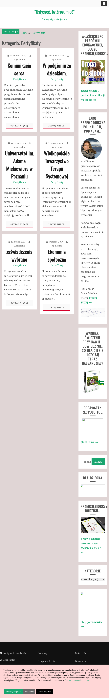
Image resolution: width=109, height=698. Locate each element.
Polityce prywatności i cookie (76, 680)
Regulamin (9, 659)
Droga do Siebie (46, 661)
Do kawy (43, 653)
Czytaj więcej (19, 126)
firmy (89, 442)
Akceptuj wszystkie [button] (13, 691)
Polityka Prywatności (15, 653)
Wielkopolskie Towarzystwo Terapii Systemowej (57, 164)
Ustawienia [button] (29, 691)
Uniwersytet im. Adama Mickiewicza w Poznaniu (19, 164)
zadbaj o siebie (89, 90)
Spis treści (81, 653)
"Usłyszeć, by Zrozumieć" (54, 11)
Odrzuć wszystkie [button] (44, 691)
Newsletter (81, 661)
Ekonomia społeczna (57, 255)
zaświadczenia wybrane (19, 255)
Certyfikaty (19, 79)
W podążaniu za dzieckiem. (57, 69)
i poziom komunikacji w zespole (93, 95)
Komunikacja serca (19, 69)
